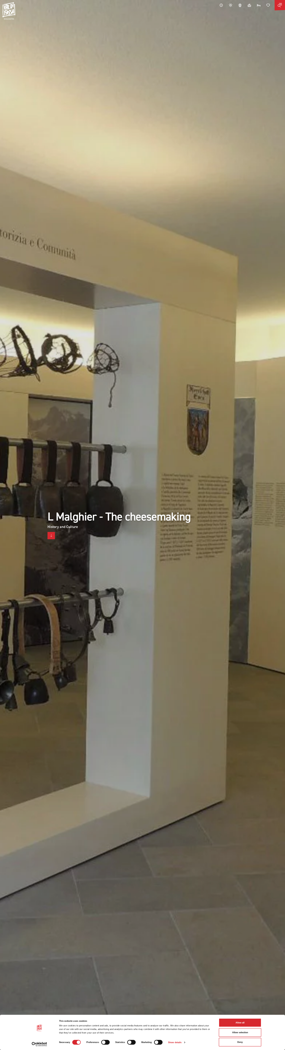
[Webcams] (240, 5)
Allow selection (240, 1032)
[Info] (221, 5)
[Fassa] (8, 11)
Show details (175, 1042)
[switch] (105, 1042)
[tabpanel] (142, 525)
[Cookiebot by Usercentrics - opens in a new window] (39, 1044)
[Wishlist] (268, 5)
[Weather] (231, 5)
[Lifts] (249, 5)
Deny (240, 1042)
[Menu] (280, 5)
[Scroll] (51, 535)
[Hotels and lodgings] (259, 5)
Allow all (240, 1022)
